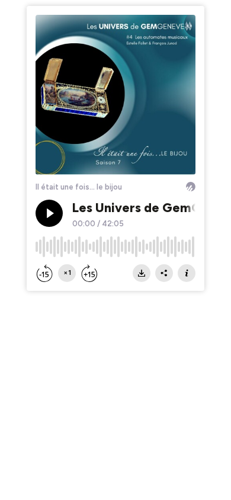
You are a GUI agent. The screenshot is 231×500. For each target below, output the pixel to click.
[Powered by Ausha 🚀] (190, 186)
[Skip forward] (89, 273)
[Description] (186, 273)
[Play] (49, 213)
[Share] (164, 273)
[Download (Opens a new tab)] (141, 273)
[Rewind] (44, 273)
